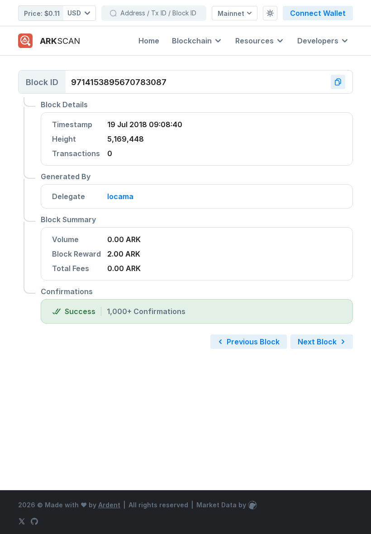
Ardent (109, 505)
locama (120, 196)
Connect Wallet (318, 13)
